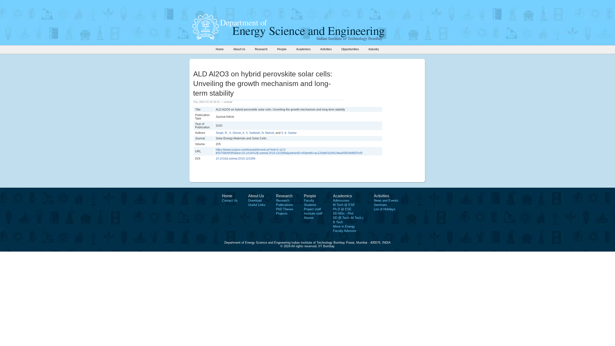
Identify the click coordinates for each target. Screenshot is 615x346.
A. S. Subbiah (251, 133)
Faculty (309, 200)
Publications (284, 205)
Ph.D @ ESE (342, 209)
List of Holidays (384, 209)
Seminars (380, 205)
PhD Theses (284, 209)
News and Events (386, 200)
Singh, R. (222, 133)
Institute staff (313, 213)
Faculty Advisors (344, 231)
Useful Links (256, 205)
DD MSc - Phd (343, 213)
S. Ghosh (235, 133)
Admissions (341, 200)
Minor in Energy (344, 226)
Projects (282, 213)
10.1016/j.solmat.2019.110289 (235, 158)
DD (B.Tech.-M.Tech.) (348, 218)
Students (310, 205)
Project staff (312, 209)
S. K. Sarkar (289, 133)
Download (255, 200)
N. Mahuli (268, 133)
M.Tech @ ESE (344, 205)
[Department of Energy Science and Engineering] (205, 38)
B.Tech (338, 222)
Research (282, 200)
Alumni (309, 218)
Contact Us (230, 200)
